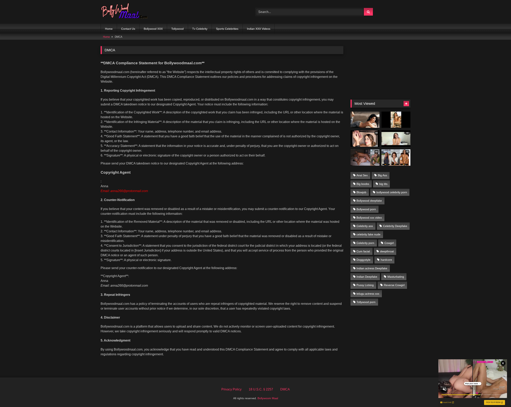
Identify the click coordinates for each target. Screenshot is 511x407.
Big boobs (363, 183)
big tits (383, 183)
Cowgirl (389, 243)
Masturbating (395, 276)
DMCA (285, 389)
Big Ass (382, 175)
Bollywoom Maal (267, 398)
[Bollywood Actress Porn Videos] (125, 12)
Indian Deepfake (367, 276)
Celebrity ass (365, 226)
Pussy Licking (365, 285)
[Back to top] (498, 395)
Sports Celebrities (227, 28)
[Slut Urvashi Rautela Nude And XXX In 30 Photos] (395, 120)
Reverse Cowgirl (394, 285)
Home (109, 28)
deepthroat (387, 251)
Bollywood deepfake (369, 200)
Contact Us (128, 28)
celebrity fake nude (368, 234)
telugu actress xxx (368, 293)
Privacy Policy (231, 389)
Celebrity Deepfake (395, 226)
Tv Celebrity (199, 28)
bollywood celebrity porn (391, 192)
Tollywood (177, 28)
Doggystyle (363, 259)
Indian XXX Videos (258, 28)
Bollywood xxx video (369, 217)
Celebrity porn (365, 243)
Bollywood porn (366, 209)
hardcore (386, 259)
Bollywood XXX (153, 28)
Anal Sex (362, 175)
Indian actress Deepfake (372, 268)
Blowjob (361, 192)
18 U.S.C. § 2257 (261, 389)
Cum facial (363, 251)
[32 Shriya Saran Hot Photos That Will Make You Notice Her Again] (365, 120)
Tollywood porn (366, 302)
